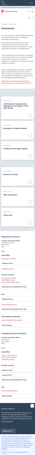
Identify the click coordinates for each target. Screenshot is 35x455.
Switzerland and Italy (11, 11)
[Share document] (33, 17)
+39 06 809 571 (6, 259)
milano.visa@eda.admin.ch (9, 391)
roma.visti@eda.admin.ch (9, 304)
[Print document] (29, 17)
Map (2, 251)
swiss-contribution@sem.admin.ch (12, 320)
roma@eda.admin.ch (7, 269)
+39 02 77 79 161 (6, 355)
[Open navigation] (32, 11)
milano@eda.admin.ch (8, 359)
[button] (32, 406)
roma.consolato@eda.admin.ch (11, 282)
